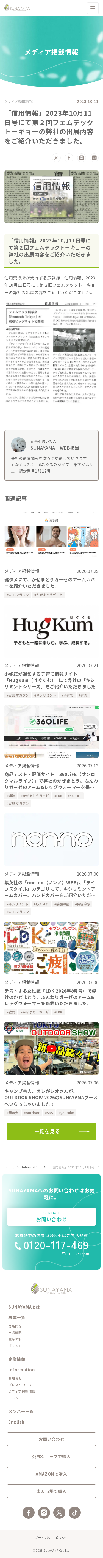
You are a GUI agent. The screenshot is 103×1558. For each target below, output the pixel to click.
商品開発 (15, 1326)
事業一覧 (16, 1317)
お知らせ (15, 1378)
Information (31, 1167)
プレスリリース (20, 1384)
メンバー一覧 (21, 1411)
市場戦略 (15, 1332)
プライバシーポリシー (51, 1537)
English (16, 1422)
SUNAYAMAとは (24, 1307)
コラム (13, 1398)
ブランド (15, 1345)
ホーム (9, 1167)
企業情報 (16, 1359)
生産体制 (15, 1339)
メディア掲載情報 (18, 101)
